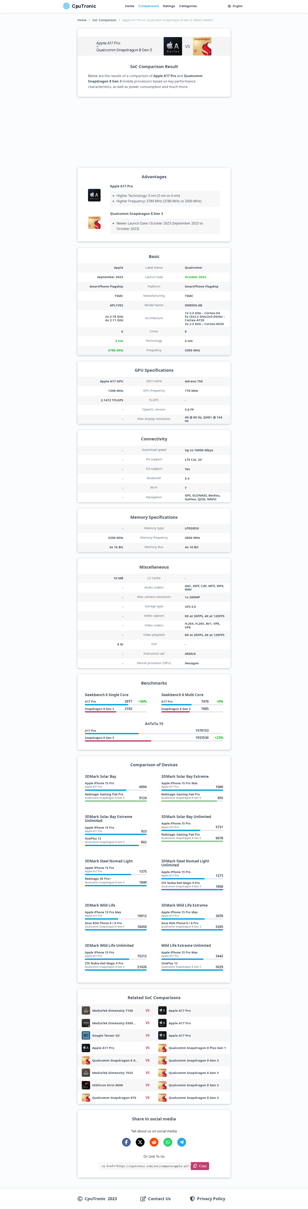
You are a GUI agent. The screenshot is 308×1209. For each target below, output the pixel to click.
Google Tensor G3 (106, 1035)
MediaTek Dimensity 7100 (112, 1010)
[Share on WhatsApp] (167, 1142)
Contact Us (159, 1198)
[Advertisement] (154, 132)
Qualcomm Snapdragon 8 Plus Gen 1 (197, 1048)
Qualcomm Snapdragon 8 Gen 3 (136, 213)
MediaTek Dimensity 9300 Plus (116, 1023)
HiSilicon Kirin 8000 (107, 1085)
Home (129, 6)
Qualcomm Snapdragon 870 (114, 1097)
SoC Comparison (104, 20)
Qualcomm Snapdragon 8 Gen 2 (117, 1060)
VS (148, 1010)
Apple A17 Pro (121, 186)
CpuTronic (83, 6)
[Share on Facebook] (126, 1142)
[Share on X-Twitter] (140, 1142)
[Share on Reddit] (154, 1142)
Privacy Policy (211, 1198)
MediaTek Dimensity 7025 (112, 1073)
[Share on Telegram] (181, 1142)
